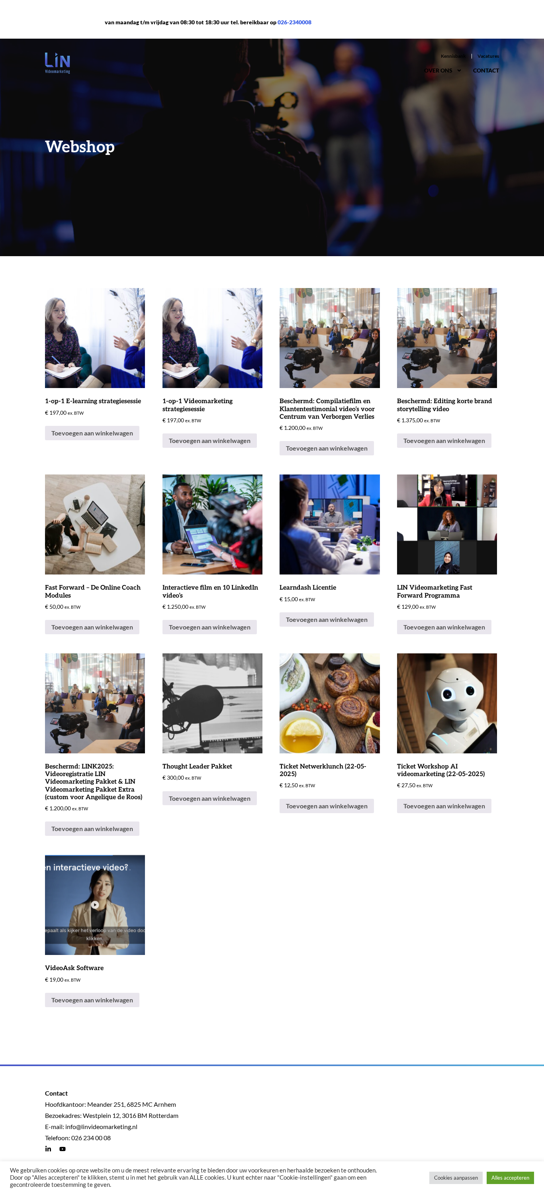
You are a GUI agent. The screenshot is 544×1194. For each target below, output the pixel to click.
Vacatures (488, 56)
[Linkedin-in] (48, 1149)
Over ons (438, 70)
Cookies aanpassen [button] (456, 1177)
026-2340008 (294, 22)
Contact (486, 70)
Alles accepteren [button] (510, 1177)
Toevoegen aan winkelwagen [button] (92, 433)
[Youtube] (62, 1149)
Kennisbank (453, 56)
